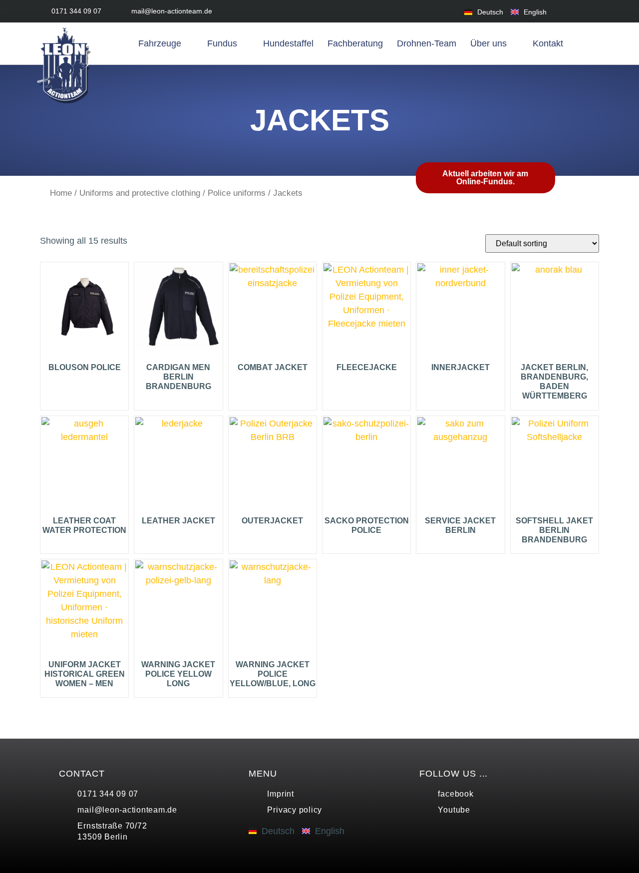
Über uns (488, 43)
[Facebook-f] (570, 11)
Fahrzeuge (159, 43)
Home (61, 193)
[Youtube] (593, 11)
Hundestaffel (288, 43)
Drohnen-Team (426, 43)
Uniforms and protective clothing (139, 193)
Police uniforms (237, 193)
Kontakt (548, 43)
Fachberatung (355, 43)
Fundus (222, 43)
